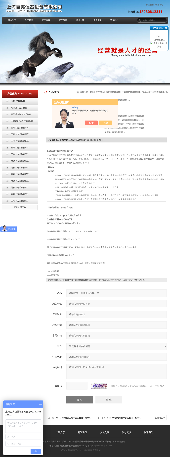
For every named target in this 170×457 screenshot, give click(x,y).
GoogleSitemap (86, 450)
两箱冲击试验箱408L (20, 161)
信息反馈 (97, 20)
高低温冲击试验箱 (19, 108)
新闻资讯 (63, 20)
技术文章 (80, 20)
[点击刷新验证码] (99, 386)
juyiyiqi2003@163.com (103, 446)
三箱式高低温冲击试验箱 (22, 121)
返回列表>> (160, 418)
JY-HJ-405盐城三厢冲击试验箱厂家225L (73, 418)
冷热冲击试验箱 (113, 92)
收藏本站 (159, 4)
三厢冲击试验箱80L (19, 154)
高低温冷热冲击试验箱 (21, 114)
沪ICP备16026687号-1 (70, 450)
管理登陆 (97, 450)
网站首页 (12, 20)
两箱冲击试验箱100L (20, 181)
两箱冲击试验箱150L (20, 174)
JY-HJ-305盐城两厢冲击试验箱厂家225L (123, 418)
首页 (92, 92)
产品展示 (46, 20)
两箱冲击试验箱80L (19, 187)
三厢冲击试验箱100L (20, 147)
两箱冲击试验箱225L (20, 167)
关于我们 (29, 20)
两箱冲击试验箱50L (19, 194)
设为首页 (150, 4)
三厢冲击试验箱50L (19, 201)
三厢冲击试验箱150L (20, 141)
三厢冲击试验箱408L (20, 128)
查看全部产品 (20, 207)
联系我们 (114, 20)
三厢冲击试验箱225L (20, 134)
